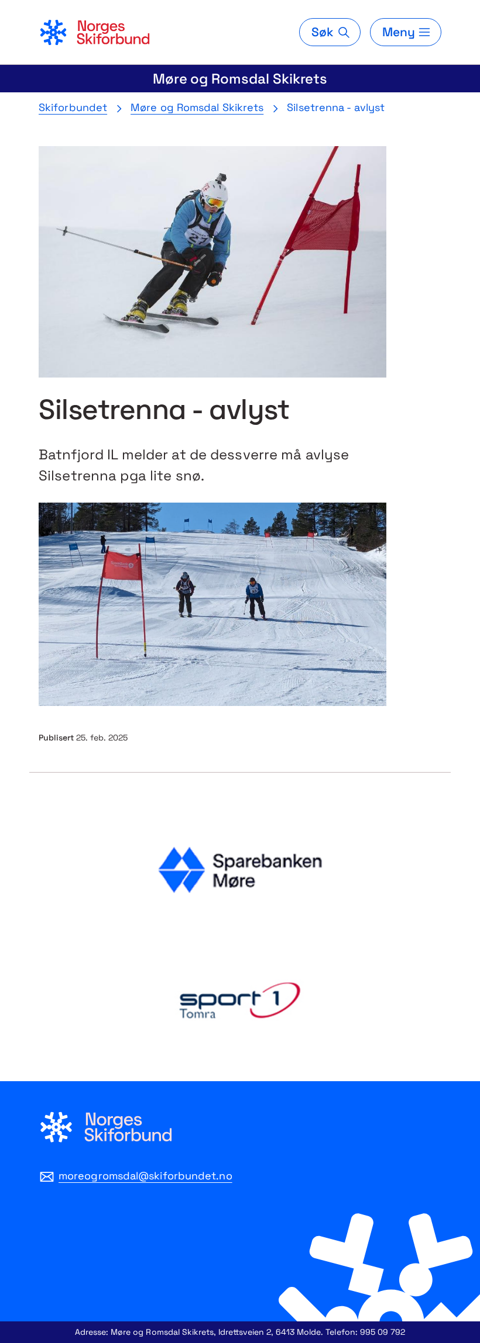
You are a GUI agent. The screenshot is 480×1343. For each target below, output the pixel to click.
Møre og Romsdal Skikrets (240, 79)
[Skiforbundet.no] (94, 32)
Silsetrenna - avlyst (336, 107)
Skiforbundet (73, 107)
